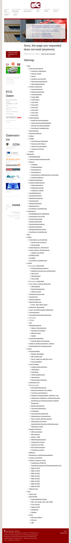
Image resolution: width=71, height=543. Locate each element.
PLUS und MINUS (36, 361)
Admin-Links (33, 494)
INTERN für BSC (34, 255)
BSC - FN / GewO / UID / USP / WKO (42, 502)
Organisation (35, 411)
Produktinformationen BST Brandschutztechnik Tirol (46, 465)
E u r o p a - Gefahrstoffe (36, 281)
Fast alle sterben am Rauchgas (40, 341)
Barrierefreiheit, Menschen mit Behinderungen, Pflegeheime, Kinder (45, 425)
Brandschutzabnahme (35, 227)
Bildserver (32, 452)
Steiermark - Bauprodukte (36, 307)
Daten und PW (35, 507)
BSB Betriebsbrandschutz (38, 439)
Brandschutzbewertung (38, 289)
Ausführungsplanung (37, 177)
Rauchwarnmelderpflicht (36, 338)
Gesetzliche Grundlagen (38, 330)
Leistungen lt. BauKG (37, 190)
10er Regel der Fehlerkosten (39, 141)
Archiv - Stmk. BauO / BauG (39, 304)
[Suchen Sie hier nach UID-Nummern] (13, 159)
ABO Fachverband (36, 432)
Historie (33, 76)
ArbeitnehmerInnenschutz (36, 294)
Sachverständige (34, 118)
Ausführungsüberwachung (37, 182)
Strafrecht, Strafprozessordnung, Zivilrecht (41, 343)
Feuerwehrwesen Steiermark (39, 413)
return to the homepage (48, 54)
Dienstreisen (35, 509)
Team (29, 491)
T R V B (31, 320)
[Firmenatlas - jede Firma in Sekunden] (13, 186)
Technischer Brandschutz (38, 408)
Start (28, 66)
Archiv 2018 (34, 105)
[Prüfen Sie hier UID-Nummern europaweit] (13, 152)
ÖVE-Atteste (34, 372)
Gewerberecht (33, 297)
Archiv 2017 (34, 107)
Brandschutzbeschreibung (37, 224)
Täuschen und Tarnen (37, 149)
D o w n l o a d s (34, 385)
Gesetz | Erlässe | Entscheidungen (39, 250)
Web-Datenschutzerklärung (39, 81)
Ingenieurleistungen (37, 89)
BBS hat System (36, 333)
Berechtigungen (34, 131)
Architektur (34, 164)
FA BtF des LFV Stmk (37, 445)
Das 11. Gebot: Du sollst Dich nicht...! (42, 359)
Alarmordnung (35, 377)
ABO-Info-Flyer (33, 489)
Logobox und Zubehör (35, 457)
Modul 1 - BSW (35, 437)
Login (65, 531)
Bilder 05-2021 (35, 473)
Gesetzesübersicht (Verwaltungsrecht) (40, 346)
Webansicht (63, 533)
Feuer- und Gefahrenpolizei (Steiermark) (41, 310)
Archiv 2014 (34, 115)
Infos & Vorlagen (34, 364)
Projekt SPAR (35, 97)
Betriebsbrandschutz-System (37, 229)
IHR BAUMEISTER (34, 156)
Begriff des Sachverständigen (39, 120)
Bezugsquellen (35, 245)
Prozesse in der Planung (38, 143)
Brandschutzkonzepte (35, 221)
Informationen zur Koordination (38, 239)
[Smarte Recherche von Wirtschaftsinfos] (13, 176)
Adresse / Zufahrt (36, 73)
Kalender (34, 512)
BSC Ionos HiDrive (36, 517)
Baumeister (30, 154)
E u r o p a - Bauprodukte (36, 265)
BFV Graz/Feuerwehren (38, 447)
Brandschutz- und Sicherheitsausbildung (41, 455)
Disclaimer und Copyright (38, 79)
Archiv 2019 (34, 102)
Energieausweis (34, 201)
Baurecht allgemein (35, 299)
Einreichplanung (36, 172)
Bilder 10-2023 (35, 481)
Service (29, 348)
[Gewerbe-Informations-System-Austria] (13, 144)
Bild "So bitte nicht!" (37, 356)
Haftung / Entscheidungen (38, 328)
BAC (28, 234)
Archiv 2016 (34, 110)
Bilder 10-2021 (35, 476)
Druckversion (10, 531)
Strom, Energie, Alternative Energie (41, 419)
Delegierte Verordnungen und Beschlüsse (43, 271)
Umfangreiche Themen (38, 442)
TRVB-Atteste (35, 369)
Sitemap (17, 531)
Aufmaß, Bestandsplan (36, 180)
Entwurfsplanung (36, 169)
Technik (29, 263)
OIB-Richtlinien (35, 286)
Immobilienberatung (35, 193)
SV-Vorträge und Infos (37, 450)
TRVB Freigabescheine (38, 374)
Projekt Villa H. (35, 99)
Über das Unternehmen (36, 68)
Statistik (33, 336)
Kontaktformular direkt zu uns (13, 54)
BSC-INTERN (33, 496)
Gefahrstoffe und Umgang (39, 421)
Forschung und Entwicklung (39, 393)
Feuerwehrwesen (34, 312)
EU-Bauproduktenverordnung (39, 268)
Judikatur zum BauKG (37, 252)
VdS (30, 323)
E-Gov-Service (35, 504)
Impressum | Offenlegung (38, 71)
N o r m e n (32, 317)
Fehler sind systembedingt (39, 146)
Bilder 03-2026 (35, 486)
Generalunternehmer (35, 195)
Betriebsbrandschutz (35, 325)
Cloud (31, 515)
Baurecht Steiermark (35, 302)
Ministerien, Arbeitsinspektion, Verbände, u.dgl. (45, 395)
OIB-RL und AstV (36, 291)
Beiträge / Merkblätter (37, 354)
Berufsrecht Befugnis (35, 133)
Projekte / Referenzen (35, 86)
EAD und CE (35, 273)
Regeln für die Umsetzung (39, 242)
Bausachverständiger (35, 203)
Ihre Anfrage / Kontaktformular (40, 128)
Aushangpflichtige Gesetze (39, 499)
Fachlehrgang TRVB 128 (38, 463)
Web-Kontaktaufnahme (38, 84)
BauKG (29, 237)
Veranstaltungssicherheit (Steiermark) (40, 315)
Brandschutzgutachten (35, 219)
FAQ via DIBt (35, 278)
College (31, 136)
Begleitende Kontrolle (37, 188)
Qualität (31, 138)
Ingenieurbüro (31, 211)
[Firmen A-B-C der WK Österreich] (13, 169)
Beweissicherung (34, 206)
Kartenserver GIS (34, 382)
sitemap (31, 151)
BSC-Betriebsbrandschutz (38, 387)
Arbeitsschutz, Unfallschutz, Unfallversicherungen (45, 398)
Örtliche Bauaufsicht (37, 185)
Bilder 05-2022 (35, 478)
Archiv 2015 (34, 112)
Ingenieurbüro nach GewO (37, 216)
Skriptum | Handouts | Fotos (37, 460)
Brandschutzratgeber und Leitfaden (41, 390)
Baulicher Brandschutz (37, 406)
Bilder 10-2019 (35, 468)
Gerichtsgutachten (36, 94)
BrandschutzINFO (34, 351)
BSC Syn (33, 520)
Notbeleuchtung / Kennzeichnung (41, 416)
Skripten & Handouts (35, 429)
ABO (32, 522)
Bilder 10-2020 (35, 470)
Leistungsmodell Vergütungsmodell (39, 159)
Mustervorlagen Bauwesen (39, 380)
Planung (31, 162)
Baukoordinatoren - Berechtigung (39, 247)
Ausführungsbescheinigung (39, 367)
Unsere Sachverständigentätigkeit (41, 123)
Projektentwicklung (36, 167)
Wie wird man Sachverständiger (40, 125)
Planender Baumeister (37, 92)
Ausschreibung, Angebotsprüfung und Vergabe (45, 175)
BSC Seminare (35, 434)
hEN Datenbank (35, 276)
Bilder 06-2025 (35, 483)
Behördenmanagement (36, 198)
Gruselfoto (32, 258)
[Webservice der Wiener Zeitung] (13, 165)
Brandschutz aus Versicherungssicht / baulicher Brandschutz (45, 402)
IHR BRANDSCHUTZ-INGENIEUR (39, 214)
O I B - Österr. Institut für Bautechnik (39, 284)
